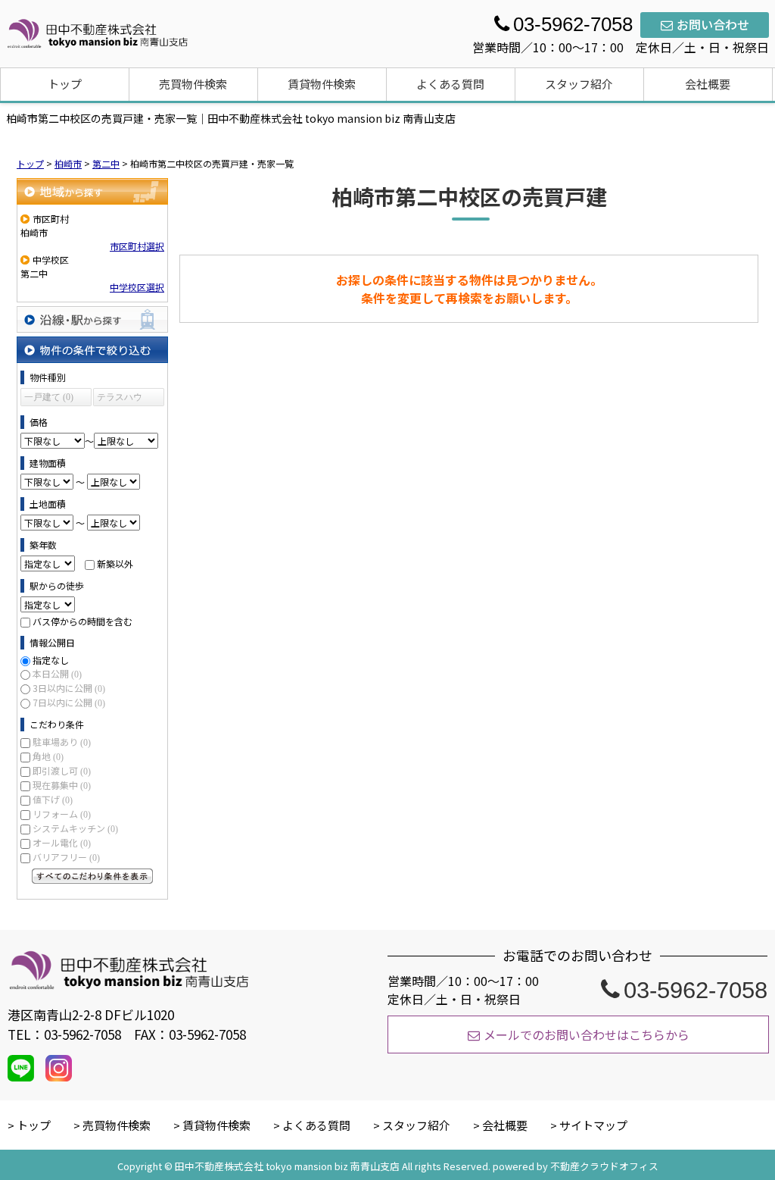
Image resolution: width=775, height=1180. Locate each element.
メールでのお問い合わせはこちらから (586, 1034)
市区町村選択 (137, 245)
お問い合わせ (713, 24)
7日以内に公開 (69, 702)
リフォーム (62, 813)
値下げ (53, 799)
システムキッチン (75, 828)
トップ (65, 84)
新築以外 (115, 563)
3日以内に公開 (69, 687)
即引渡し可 (62, 770)
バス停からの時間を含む (82, 621)
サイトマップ (593, 1125)
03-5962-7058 (695, 990)
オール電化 (62, 842)
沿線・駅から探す (92, 319)
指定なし (51, 659)
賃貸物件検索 (322, 84)
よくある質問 (450, 84)
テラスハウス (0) (119, 399)
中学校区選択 (137, 286)
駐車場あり (62, 741)
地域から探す (92, 191)
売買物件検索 (193, 84)
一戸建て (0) (48, 397)
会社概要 (707, 84)
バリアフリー (66, 856)
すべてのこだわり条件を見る (92, 876)
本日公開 (57, 673)
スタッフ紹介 (579, 84)
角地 (48, 756)
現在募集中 (62, 784)
